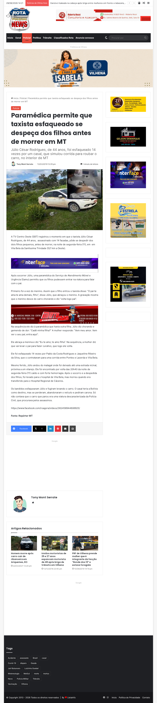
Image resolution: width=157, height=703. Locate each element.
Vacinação (12, 684)
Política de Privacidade (129, 697)
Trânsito (47, 37)
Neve (10, 679)
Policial (27, 37)
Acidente (12, 658)
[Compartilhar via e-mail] (65, 429)
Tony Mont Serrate (25, 164)
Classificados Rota (63, 37)
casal (44, 658)
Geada (33, 663)
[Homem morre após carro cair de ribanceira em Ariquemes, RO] (24, 543)
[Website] (33, 502)
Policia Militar (23, 679)
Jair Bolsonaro (14, 668)
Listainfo (71, 697)
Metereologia (13, 673)
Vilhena (24, 684)
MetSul (27, 673)
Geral (18, 37)
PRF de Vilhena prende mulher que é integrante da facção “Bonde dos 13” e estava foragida (84, 559)
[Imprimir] (73, 429)
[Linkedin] (51, 429)
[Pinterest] (58, 429)
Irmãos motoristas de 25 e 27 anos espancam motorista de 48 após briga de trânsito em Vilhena (54, 559)
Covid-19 (12, 663)
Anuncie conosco (85, 37)
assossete (24, 658)
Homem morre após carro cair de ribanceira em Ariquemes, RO (22, 558)
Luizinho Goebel (31, 668)
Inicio (10, 37)
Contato (146, 697)
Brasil (35, 658)
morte (36, 673)
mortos (46, 673)
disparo (23, 663)
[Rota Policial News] (18, 20)
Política (37, 37)
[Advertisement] (54, 464)
